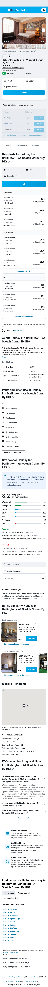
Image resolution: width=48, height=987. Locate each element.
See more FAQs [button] (24, 818)
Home (3, 977)
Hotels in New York (9, 928)
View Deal (31, 638)
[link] (16, 644)
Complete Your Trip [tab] (10, 898)
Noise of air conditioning (14, 548)
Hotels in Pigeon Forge (11, 918)
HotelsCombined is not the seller (16, 958)
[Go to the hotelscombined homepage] (16, 10)
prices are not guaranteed (11, 952)
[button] (3, 10)
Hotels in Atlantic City (10, 931)
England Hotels (34, 977)
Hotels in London (9, 934)
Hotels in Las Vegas (10, 909)
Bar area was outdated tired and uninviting (21, 554)
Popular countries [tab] (24, 893)
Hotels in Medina (8, 925)
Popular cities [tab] (8, 893)
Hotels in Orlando (9, 922)
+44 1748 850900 (9, 70)
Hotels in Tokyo (8, 941)
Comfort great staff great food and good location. (24, 539)
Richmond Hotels (31, 981)
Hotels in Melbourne (10, 915)
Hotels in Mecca (8, 912)
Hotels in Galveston (10, 937)
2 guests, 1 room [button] (10, 86)
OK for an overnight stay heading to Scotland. (22, 551)
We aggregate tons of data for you (16, 962)
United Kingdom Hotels (14, 977)
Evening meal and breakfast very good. (20, 535)
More (4, 357)
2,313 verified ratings (23, 73)
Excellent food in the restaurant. (17, 532)
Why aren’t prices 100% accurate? (16, 966)
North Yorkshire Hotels (13, 981)
